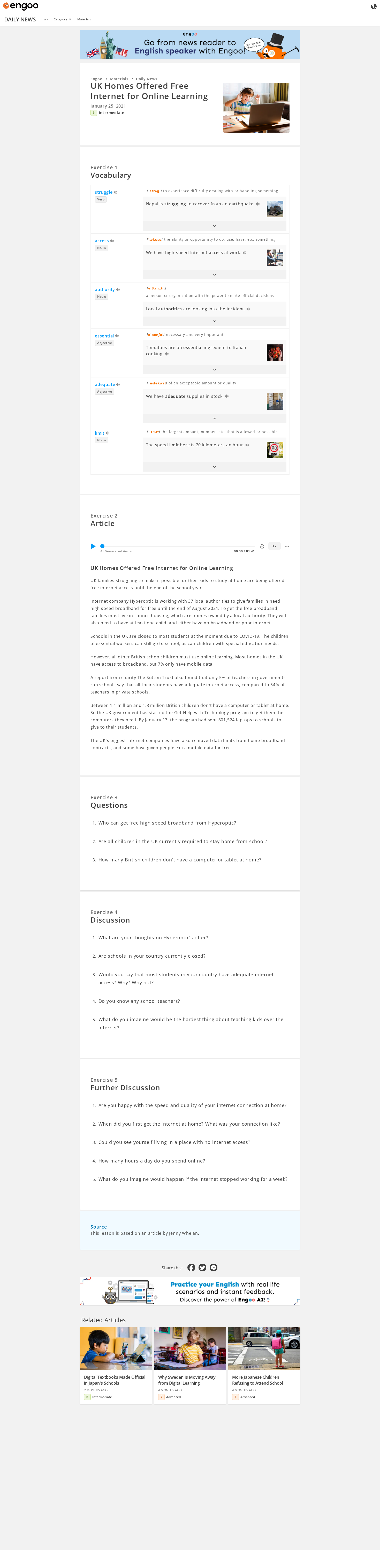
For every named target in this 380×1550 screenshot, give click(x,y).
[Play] (93, 546)
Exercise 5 (104, 1079)
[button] (215, 226)
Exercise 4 (104, 912)
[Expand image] (256, 107)
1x (274, 546)
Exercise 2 (104, 515)
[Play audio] (116, 193)
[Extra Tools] (287, 546)
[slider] (102, 546)
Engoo (96, 78)
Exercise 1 (104, 167)
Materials (84, 19)
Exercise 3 (104, 797)
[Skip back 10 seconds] (262, 546)
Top (45, 19)
